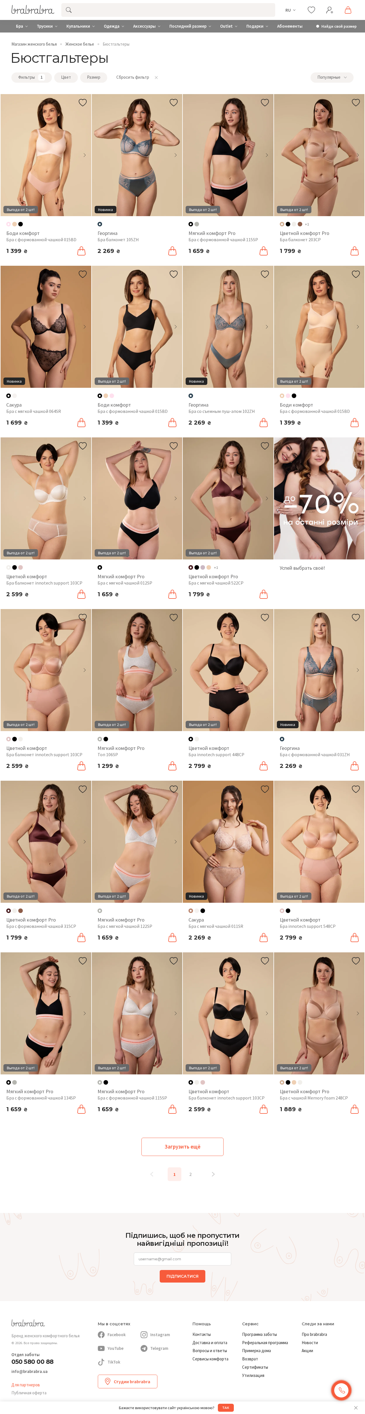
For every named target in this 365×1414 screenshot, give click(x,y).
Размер (93, 77)
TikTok (114, 1362)
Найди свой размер (339, 26)
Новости (310, 1342)
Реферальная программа (265, 1342)
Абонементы (290, 26)
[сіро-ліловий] (202, 567)
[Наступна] (213, 1174)
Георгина (107, 233)
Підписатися (182, 1276)
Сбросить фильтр (132, 77)
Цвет (66, 77)
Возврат (250, 1359)
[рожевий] (112, 395)
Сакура (14, 404)
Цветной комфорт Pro (304, 233)
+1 (307, 224)
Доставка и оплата (209, 1342)
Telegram (159, 1348)
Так (225, 1408)
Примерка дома (256, 1350)
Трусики (45, 26)
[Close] (356, 1407)
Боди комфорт (23, 233)
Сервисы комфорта (210, 1359)
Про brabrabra (314, 1334)
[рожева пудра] (20, 567)
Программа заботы (259, 1334)
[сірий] (196, 224)
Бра (19, 26)
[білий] (14, 395)
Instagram (160, 1334)
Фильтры (30, 77)
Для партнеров (25, 1384)
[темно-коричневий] (300, 224)
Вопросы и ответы (209, 1350)
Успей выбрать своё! (302, 568)
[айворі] (294, 224)
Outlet (226, 26)
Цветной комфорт (26, 576)
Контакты (201, 1334)
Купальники (78, 26)
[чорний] (20, 224)
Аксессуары (144, 26)
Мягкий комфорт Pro (212, 233)
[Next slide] (84, 155)
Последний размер (187, 26)
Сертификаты (255, 1367)
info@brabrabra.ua (29, 1371)
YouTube (115, 1348)
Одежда (111, 26)
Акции (307, 1350)
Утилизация (253, 1375)
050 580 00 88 (32, 1361)
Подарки (254, 26)
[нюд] (14, 224)
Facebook (117, 1334)
